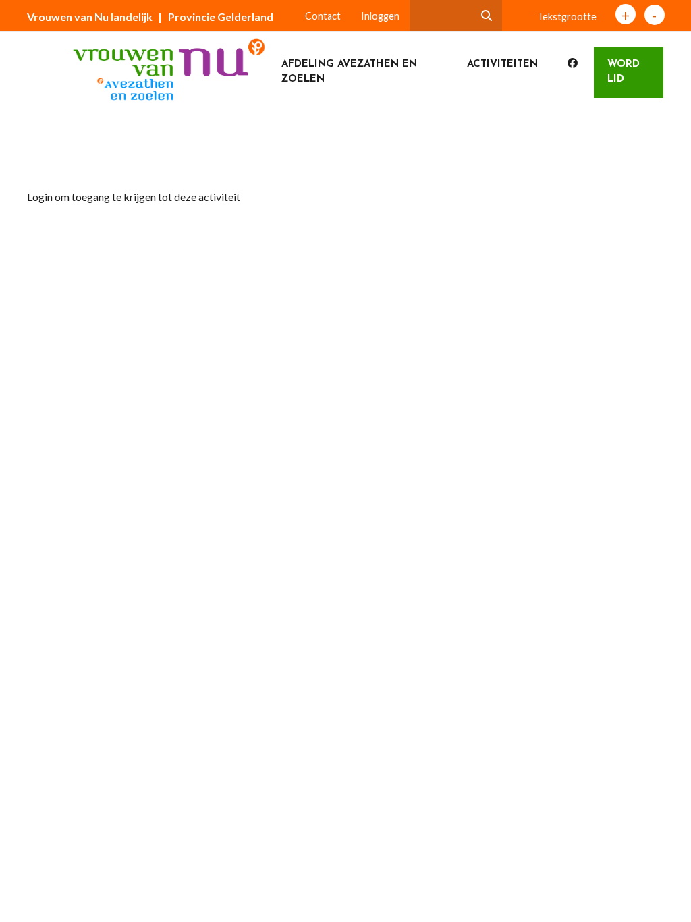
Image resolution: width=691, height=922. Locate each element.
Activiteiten (502, 64)
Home (52, 157)
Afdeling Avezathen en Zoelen (349, 72)
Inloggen (380, 16)
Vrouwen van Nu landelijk (90, 16)
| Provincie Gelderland (215, 16)
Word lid (623, 72)
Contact (323, 16)
